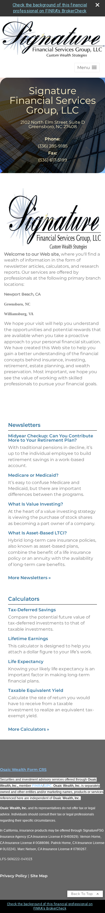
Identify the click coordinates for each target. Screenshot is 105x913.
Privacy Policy (13, 875)
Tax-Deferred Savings (32, 609)
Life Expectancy (25, 661)
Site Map (39, 875)
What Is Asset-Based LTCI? (37, 533)
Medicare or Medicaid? (33, 475)
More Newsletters (29, 577)
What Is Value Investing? (35, 504)
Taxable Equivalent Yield (35, 690)
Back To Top (82, 894)
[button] (87, 67)
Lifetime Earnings (28, 638)
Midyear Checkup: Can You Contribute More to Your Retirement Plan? (50, 438)
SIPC (48, 786)
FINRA (37, 786)
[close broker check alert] (97, 5)
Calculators (23, 599)
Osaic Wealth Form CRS (23, 769)
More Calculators (28, 729)
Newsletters (24, 425)
